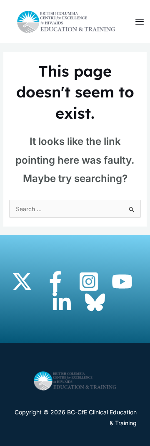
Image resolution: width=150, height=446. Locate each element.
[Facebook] (55, 281)
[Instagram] (88, 281)
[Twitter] (22, 281)
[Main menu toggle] (139, 21)
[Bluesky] (95, 302)
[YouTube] (122, 281)
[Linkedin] (61, 302)
